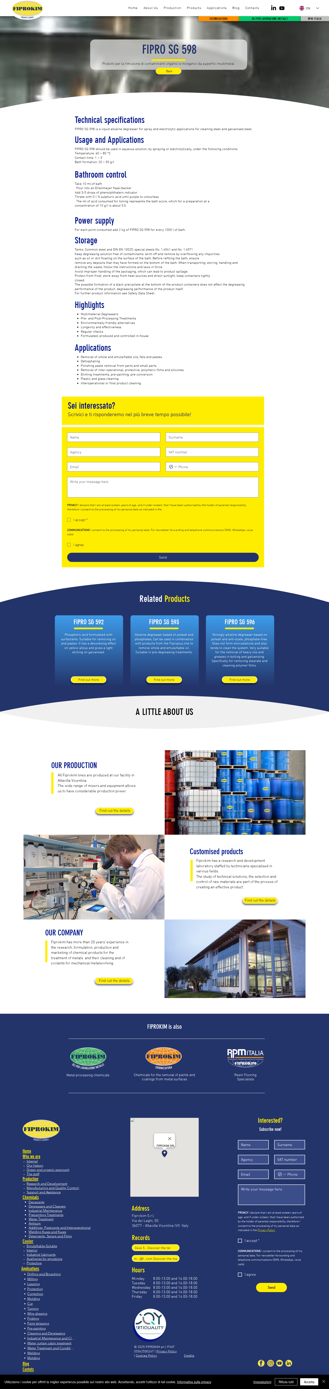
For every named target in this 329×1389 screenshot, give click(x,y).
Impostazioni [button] (262, 1382)
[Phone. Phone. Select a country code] (173, 467)
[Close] (323, 1381)
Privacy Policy (166, 1351)
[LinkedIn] (274, 8)
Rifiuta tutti (286, 1382)
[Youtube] (282, 8)
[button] (194, 8)
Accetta (309, 1382)
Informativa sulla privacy (194, 1382)
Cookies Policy (146, 1355)
